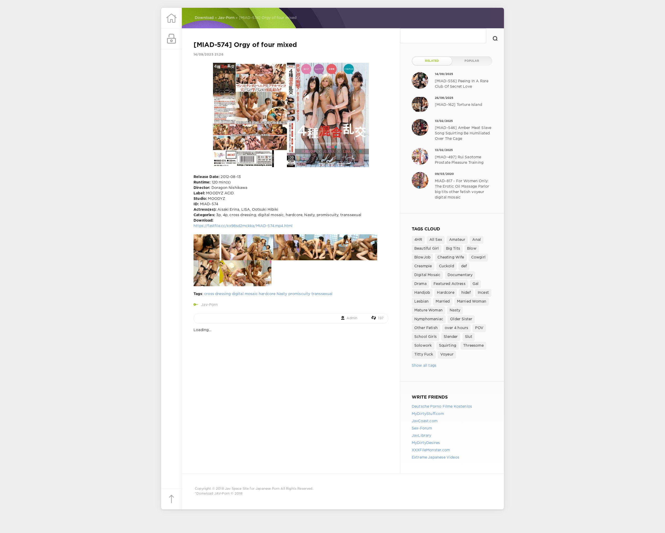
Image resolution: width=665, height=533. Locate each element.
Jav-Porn (209, 304)
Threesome (473, 345)
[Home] (171, 18)
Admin (352, 318)
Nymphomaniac (428, 319)
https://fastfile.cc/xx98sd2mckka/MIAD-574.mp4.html (243, 226)
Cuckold (446, 266)
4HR (418, 239)
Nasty (282, 294)
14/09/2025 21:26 (208, 54)
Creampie (423, 266)
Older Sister (461, 319)
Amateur (457, 239)
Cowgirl (478, 257)
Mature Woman (428, 310)
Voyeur (447, 354)
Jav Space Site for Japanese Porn (252, 488)
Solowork (423, 345)
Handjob (422, 292)
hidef (466, 292)
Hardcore (445, 292)
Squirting (447, 345)
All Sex (435, 239)
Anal (476, 239)
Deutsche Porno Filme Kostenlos (442, 406)
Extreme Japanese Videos (435, 457)
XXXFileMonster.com (431, 450)
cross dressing (217, 294)
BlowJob (422, 257)
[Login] (171, 39)
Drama (420, 283)
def (464, 266)
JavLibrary (421, 435)
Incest (483, 292)
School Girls (425, 336)
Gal (476, 283)
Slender (451, 336)
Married (443, 301)
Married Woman (471, 301)
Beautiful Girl (426, 248)
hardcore (267, 294)
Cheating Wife (450, 257)
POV (479, 328)
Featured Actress (450, 283)
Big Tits (453, 248)
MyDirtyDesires (426, 443)
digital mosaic (245, 294)
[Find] (495, 38)
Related (432, 61)
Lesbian (421, 301)
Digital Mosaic (427, 275)
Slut (469, 336)
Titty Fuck (423, 354)
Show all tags (424, 365)
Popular (471, 61)
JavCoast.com (424, 421)
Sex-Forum (422, 428)
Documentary (460, 275)
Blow (471, 248)
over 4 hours (456, 328)
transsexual (322, 294)
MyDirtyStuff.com (428, 413)
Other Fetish (426, 328)
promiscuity (299, 294)
